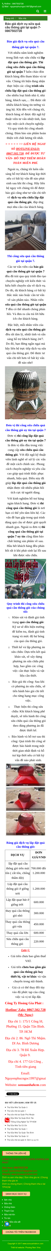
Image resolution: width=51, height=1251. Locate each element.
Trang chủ (9, 18)
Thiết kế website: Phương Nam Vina (25, 1247)
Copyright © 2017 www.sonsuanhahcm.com (25, 1243)
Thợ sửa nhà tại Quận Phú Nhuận (20, 1114)
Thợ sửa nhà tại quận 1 (16, 1110)
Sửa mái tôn (9, 1214)
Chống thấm (9, 1207)
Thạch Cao (9, 1210)
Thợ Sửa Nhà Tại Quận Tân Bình (20, 1132)
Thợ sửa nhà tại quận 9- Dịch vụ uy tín (23, 1139)
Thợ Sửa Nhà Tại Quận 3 (17, 1107)
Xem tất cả (30, 1102)
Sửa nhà (22, 18)
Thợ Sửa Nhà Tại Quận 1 (17, 1129)
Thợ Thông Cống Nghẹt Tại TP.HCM (21, 1121)
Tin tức (7, 1218)
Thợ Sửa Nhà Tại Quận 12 (17, 1136)
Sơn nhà (8, 1199)
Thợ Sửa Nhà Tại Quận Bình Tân (20, 1118)
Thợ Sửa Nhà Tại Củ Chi (17, 1125)
